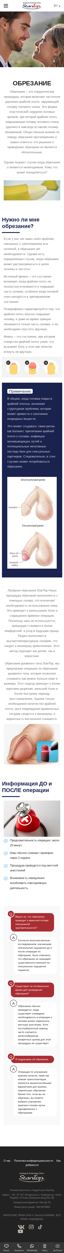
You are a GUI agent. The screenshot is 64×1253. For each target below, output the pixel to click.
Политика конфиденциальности (33, 1160)
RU (56, 5)
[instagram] (31, 1226)
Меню (6, 5)
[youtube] (20, 1231)
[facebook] (21, 1226)
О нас (7, 1160)
